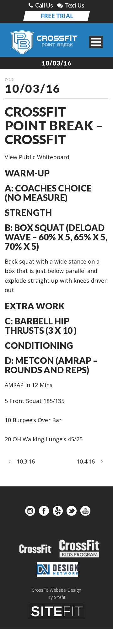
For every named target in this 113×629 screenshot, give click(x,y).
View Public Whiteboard (37, 157)
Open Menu (96, 42)
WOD (10, 79)
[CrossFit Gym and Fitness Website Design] (56, 611)
